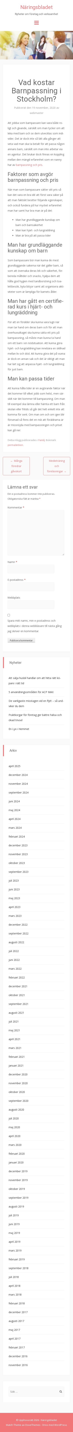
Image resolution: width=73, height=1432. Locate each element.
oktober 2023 (17, 863)
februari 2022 (17, 977)
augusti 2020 (16, 1109)
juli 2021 (14, 1021)
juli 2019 (14, 1215)
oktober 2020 (17, 1092)
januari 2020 (16, 1162)
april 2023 (14, 907)
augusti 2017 (16, 1321)
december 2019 (18, 1171)
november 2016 (18, 1365)
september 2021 (18, 1004)
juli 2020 (14, 1118)
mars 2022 (15, 968)
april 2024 (14, 819)
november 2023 (18, 854)
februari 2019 (17, 1259)
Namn (12, 562)
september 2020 (18, 1101)
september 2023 (18, 872)
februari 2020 (17, 1153)
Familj (41, 440)
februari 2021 (17, 1056)
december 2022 (18, 924)
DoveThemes (32, 1425)
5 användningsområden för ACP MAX (31, 692)
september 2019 (18, 1197)
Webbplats (13, 597)
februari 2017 (17, 1347)
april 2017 (14, 1338)
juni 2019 (14, 1224)
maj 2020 (14, 1127)
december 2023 (18, 845)
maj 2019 (14, 1233)
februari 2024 (17, 836)
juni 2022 (14, 960)
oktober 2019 (17, 1189)
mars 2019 (15, 1250)
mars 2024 (15, 827)
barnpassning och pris (29, 165)
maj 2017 (14, 1330)
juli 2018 (14, 1277)
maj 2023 (14, 898)
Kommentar (15, 507)
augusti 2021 (16, 1012)
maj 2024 (14, 810)
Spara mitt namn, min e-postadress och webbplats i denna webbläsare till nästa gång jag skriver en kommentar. (34, 626)
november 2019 (18, 1180)
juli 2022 (14, 951)
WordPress (60, 1425)
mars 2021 (15, 1048)
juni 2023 (14, 889)
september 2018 (18, 1268)
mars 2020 (15, 1145)
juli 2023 (14, 880)
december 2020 (18, 1074)
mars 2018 (15, 1294)
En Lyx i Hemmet (19, 729)
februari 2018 (17, 1303)
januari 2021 (16, 1065)
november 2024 (18, 783)
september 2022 (18, 933)
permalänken (15, 445)
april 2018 (14, 1286)
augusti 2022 (16, 942)
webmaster (36, 113)
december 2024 (18, 775)
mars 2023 (15, 916)
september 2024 (18, 792)
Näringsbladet (36, 7)
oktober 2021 (17, 995)
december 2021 (18, 986)
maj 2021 (14, 1030)
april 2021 (14, 1039)
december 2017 (18, 1312)
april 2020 (14, 1136)
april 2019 (14, 1241)
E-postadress (16, 580)
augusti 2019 (16, 1206)
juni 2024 (14, 801)
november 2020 (18, 1083)
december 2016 (18, 1356)
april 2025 (14, 766)
